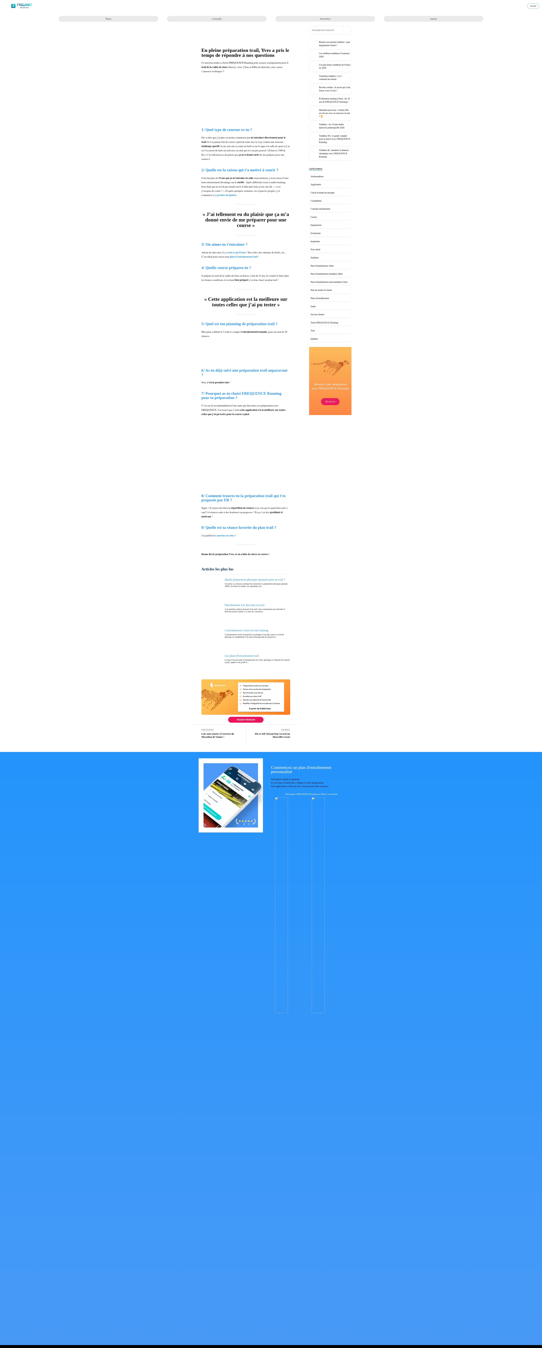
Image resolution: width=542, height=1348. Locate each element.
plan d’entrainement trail (243, 256)
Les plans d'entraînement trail (242, 655)
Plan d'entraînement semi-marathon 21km (329, 282)
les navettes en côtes (224, 535)
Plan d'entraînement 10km (322, 266)
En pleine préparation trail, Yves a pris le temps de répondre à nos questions (245, 53)
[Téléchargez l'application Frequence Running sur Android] (326, 1012)
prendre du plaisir (226, 195)
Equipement (316, 225)
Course (314, 217)
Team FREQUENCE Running (324, 322)
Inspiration (315, 241)
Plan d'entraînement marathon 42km (327, 274)
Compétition (316, 201)
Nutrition (315, 257)
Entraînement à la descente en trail (245, 604)
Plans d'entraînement (320, 298)
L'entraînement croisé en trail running (246, 630)
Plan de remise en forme (321, 290)
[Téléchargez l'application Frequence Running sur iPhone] (289, 1012)
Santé (313, 306)
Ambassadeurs (317, 176)
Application (316, 184)
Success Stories (317, 314)
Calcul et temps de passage (322, 192)
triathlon (314, 339)
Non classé (315, 249)
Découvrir (330, 401)
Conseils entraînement (320, 209)
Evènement (316, 233)
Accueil (533, 6)
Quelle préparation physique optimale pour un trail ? (255, 579)
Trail (313, 331)
